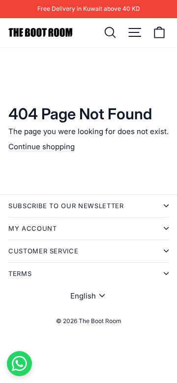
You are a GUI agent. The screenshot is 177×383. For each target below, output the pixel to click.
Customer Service (43, 251)
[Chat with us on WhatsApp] (19, 363)
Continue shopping (41, 146)
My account (32, 228)
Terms (19, 273)
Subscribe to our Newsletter (66, 206)
